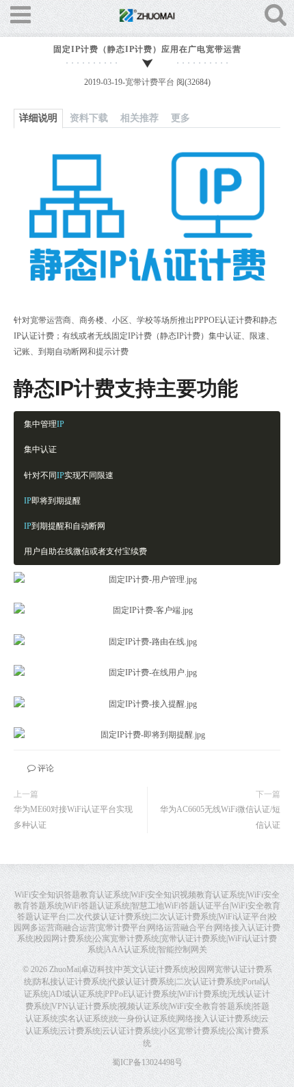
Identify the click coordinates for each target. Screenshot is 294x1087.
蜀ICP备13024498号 (147, 1062)
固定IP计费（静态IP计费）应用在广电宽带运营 (147, 49)
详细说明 (38, 118)
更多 (180, 118)
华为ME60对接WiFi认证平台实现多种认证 (73, 817)
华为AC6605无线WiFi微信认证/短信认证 (220, 817)
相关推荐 (139, 118)
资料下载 (89, 118)
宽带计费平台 (149, 82)
